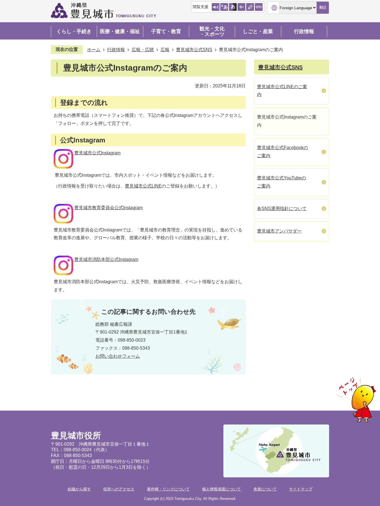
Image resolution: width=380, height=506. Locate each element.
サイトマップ (300, 489)
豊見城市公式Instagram (97, 152)
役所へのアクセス (118, 489)
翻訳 (323, 7)
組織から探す (79, 489)
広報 (165, 49)
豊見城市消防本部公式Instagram (106, 259)
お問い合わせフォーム (117, 356)
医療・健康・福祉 (120, 31)
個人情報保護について (221, 489)
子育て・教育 (166, 31)
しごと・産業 (258, 31)
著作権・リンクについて (168, 489)
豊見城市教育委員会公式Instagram (108, 207)
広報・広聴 (143, 49)
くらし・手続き (74, 31)
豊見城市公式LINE (143, 186)
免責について (265, 489)
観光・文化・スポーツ (211, 31)
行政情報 (304, 31)
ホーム (93, 49)
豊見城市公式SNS (194, 49)
